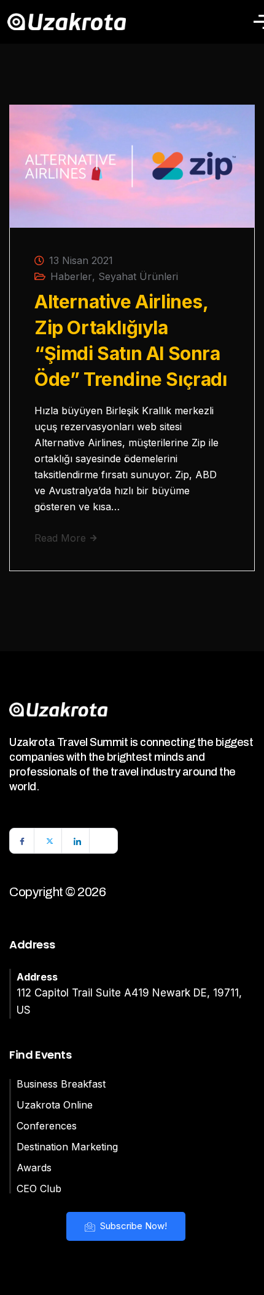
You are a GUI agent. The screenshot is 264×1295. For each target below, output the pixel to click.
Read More (61, 538)
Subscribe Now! (132, 1226)
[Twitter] (49, 840)
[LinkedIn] (77, 840)
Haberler (71, 276)
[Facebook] (22, 840)
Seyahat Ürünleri (138, 276)
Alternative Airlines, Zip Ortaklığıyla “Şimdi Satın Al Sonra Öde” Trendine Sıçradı (130, 340)
